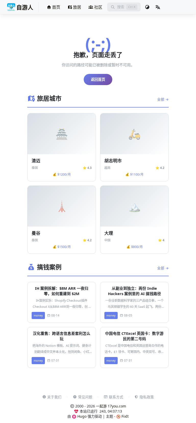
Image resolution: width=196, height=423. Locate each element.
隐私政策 (147, 396)
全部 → (163, 99)
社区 (97, 7)
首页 (55, 7)
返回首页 (98, 79)
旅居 (76, 7)
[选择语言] (157, 7)
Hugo (81, 416)
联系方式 (116, 396)
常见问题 (85, 396)
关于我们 (54, 396)
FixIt (124, 416)
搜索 (120, 6)
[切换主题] (147, 7)
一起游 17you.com (111, 406)
